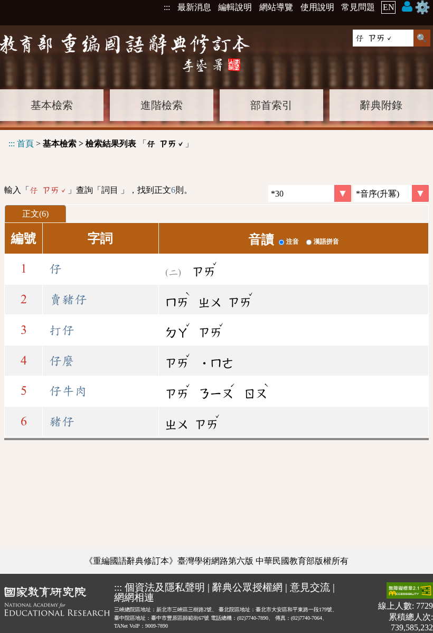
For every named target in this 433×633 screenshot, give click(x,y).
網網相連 (134, 597)
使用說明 (317, 7)
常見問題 (358, 7)
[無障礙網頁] (410, 591)
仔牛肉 (68, 391)
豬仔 (61, 421)
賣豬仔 (68, 299)
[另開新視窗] (57, 607)
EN (388, 7)
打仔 (61, 330)
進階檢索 (161, 105)
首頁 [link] (25, 143)
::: (167, 7)
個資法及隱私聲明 (165, 587)
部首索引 (271, 105)
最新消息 (194, 7)
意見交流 (310, 587)
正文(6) (35, 213)
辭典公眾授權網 (247, 587)
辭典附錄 (381, 105)
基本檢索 (52, 105)
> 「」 (100, 143)
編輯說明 (235, 7)
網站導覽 (276, 7)
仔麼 (61, 361)
